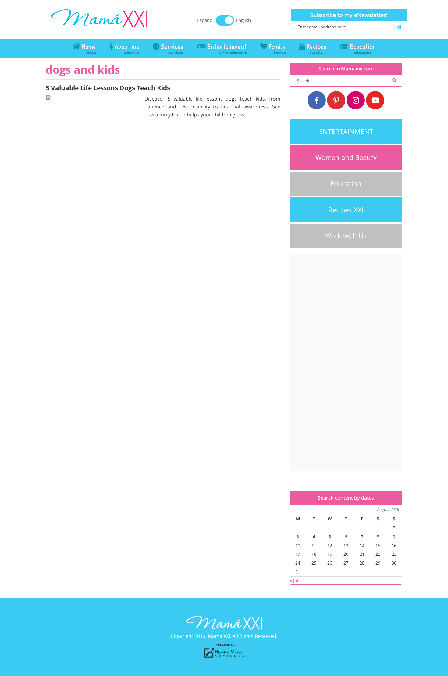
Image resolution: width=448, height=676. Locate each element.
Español (205, 20)
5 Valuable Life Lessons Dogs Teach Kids (108, 87)
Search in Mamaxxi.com (346, 69)
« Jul (294, 580)
